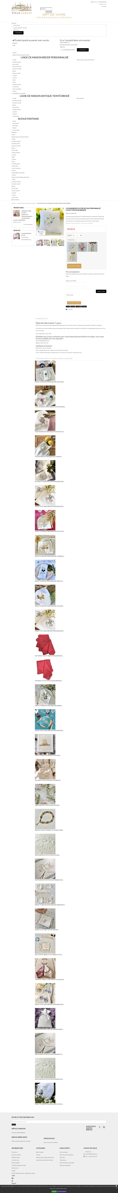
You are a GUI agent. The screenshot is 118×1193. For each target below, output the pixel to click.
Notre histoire (15, 123)
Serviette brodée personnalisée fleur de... (49, 1104)
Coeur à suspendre (16, 89)
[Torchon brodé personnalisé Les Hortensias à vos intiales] (45, 395)
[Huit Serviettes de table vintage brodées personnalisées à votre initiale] (45, 644)
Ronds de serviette (16, 66)
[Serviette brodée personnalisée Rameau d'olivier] (45, 694)
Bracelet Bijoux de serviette (18, 93)
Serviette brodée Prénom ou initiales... (48, 755)
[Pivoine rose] (82, 247)
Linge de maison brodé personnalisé (20, 55)
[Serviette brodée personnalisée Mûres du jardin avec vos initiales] (45, 569)
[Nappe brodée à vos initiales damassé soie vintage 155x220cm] (45, 868)
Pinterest (84, 306)
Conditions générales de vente (19, 1165)
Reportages (15, 125)
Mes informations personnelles (67, 1162)
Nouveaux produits (16, 1154)
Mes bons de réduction (65, 1165)
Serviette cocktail (16, 62)
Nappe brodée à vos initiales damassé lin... (49, 1054)
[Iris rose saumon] (92, 247)
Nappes (14, 71)
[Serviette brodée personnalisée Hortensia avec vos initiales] (45, 370)
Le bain (14, 82)
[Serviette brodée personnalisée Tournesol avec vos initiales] (45, 545)
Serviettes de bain (16, 84)
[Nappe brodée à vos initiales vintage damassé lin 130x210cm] (45, 843)
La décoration (15, 86)
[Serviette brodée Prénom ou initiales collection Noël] (45, 744)
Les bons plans (15, 130)
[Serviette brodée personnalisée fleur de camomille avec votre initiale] (45, 1092)
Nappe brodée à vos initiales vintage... (47, 805)
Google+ (79, 306)
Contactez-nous (102, 4)
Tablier (14, 80)
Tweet (68, 306)
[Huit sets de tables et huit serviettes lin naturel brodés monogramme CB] (45, 943)
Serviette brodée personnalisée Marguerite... (50, 905)
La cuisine (14, 75)
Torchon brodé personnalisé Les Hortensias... (50, 406)
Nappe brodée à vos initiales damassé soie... (49, 880)
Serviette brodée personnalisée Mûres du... (49, 581)
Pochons (14, 91)
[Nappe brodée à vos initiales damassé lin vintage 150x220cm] (45, 1043)
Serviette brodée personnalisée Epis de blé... (49, 531)
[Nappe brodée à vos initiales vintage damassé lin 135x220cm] (45, 794)
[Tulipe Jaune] (72, 247)
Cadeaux (14, 52)
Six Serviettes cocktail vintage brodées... (48, 680)
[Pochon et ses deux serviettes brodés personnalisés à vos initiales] (45, 769)
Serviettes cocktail (16, 102)
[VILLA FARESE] (22, 7)
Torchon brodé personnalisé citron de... (48, 456)
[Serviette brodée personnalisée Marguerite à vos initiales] (45, 893)
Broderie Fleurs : (71, 239)
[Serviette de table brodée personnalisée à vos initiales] (45, 619)
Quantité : (70, 235)
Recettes (14, 128)
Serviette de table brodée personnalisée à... (49, 506)
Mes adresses (63, 1160)
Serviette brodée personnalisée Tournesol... (50, 556)
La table (14, 59)
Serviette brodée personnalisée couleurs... (49, 606)
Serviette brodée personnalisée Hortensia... (49, 382)
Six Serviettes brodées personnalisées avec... (49, 481)
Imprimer (70, 309)
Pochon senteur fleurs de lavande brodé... (49, 1029)
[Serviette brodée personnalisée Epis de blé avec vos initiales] (45, 520)
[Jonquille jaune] (72, 257)
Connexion (104, 6)
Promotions (19, 208)
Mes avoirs (62, 1157)
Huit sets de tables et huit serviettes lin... (48, 954)
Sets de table (15, 64)
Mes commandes (64, 1152)
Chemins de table (16, 73)
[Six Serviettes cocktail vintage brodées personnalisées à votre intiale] (45, 669)
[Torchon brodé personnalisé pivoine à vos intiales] (45, 420)
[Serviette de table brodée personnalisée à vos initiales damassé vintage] (45, 495)
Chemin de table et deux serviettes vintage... (49, 979)
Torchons (14, 77)
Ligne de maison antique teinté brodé (85, 59)
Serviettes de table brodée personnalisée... (49, 730)
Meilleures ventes (16, 1157)
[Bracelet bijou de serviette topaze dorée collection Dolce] (45, 818)
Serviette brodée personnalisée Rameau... (48, 705)
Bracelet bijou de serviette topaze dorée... (49, 830)
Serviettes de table (16, 68)
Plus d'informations (61, 1191)
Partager (73, 306)
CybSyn (33, 1173)
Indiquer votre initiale (71, 280)
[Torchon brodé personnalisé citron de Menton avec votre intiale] (45, 445)
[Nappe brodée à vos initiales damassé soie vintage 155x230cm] (45, 1067)
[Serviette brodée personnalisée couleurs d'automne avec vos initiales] (45, 594)
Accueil (13, 203)
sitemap (13, 1170)
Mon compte (65, 1148)
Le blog (14, 121)
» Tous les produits (28, 224)
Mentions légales (16, 1162)
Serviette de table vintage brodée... (47, 929)
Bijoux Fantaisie (80, 98)
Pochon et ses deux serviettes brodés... (48, 780)
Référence (68, 213)
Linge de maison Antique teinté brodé (45, 1157)
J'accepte (54, 1191)
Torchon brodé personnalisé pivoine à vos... (49, 431)
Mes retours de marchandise (66, 1154)
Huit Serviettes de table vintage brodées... (49, 656)
